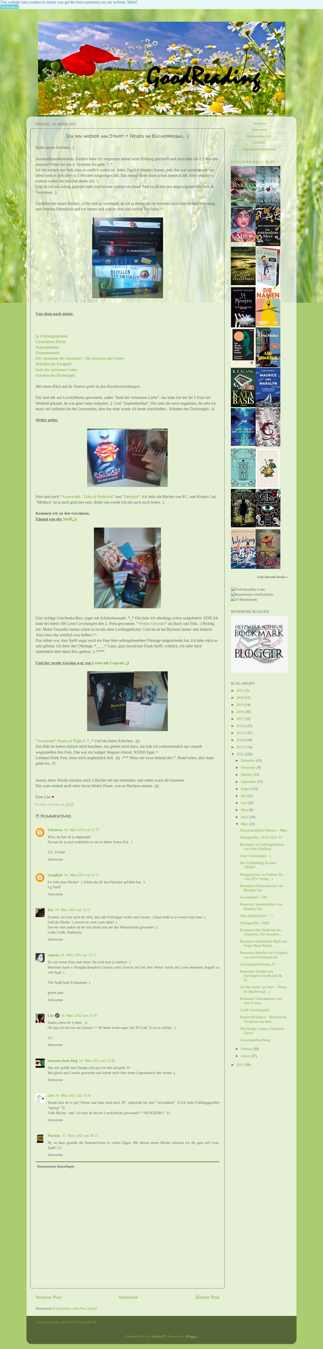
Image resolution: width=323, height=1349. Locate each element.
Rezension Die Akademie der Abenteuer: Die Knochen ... (261, 932)
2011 (240, 1065)
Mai (244, 810)
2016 (240, 726)
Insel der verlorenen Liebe (56, 370)
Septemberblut (47, 347)
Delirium (131, 496)
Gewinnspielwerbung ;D (257, 964)
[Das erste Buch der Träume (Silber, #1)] (268, 526)
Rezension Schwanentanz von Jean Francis (261, 1001)
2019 (240, 705)
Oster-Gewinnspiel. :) (255, 856)
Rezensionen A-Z (259, 136)
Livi (51, 1095)
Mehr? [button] (132, 2)
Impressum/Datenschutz (259, 149)
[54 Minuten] (243, 326)
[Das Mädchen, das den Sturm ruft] (243, 241)
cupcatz (53, 955)
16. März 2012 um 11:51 (81, 875)
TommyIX (158, 1336)
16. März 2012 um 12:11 (72, 910)
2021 (240, 691)
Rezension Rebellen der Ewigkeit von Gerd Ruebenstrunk (263, 955)
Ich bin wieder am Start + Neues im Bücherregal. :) (263, 989)
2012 (240, 754)
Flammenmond (48, 353)
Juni (244, 803)
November (249, 767)
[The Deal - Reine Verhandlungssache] (268, 286)
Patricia (54, 1136)
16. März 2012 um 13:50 (73, 1095)
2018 (240, 712)
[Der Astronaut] (243, 445)
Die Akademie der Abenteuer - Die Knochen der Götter (80, 358)
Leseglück (55, 875)
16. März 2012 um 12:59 (79, 1015)
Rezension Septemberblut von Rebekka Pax (261, 906)
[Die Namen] (268, 325)
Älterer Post (207, 1297)
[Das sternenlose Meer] (268, 245)
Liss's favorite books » (272, 577)
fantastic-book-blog (62, 1061)
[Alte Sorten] (268, 488)
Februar (247, 1049)
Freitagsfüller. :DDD (255, 923)
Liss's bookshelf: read (253, 162)
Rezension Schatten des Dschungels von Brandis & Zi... (261, 975)
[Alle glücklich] (268, 366)
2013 (240, 747)
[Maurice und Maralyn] (268, 406)
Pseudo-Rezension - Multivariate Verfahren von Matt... (263, 1019)
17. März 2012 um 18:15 (80, 1136)
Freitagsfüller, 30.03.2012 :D (261, 837)
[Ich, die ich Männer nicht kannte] (243, 366)
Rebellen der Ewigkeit (53, 364)
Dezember (248, 760)
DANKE (259, 143)
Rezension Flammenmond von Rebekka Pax (261, 888)
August (246, 789)
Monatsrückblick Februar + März (263, 830)
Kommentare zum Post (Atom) (75, 1308)
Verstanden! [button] (9, 7)
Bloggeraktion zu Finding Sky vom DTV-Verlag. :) (261, 876)
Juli (244, 796)
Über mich (259, 130)
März (245, 824)
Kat (50, 910)
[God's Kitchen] (243, 526)
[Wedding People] (243, 567)
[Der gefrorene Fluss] (268, 205)
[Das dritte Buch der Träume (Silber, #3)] (268, 445)
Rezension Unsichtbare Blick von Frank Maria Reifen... (263, 943)
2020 (240, 698)
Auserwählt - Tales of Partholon (87, 496)
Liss (50, 1015)
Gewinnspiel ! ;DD (253, 897)
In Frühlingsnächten (51, 336)
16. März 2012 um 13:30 (97, 1061)
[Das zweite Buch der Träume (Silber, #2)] (243, 486)
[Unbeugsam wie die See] (268, 568)
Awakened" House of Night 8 (61, 741)
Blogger (191, 1336)
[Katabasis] (243, 406)
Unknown (55, 830)
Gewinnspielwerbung (255, 1040)
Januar (246, 1056)
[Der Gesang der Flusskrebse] (243, 284)
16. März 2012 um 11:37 (81, 830)
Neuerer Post (48, 1297)
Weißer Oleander (151, 623)
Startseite (128, 1297)
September (249, 782)
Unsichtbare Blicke (51, 342)
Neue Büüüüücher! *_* (256, 916)
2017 (240, 719)
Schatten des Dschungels (55, 375)
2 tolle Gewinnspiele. (255, 1010)
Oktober (247, 775)
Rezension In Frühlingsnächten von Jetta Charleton (262, 846)
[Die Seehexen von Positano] (243, 205)
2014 (240, 740)
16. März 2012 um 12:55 (78, 955)
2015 (240, 733)
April (245, 817)
